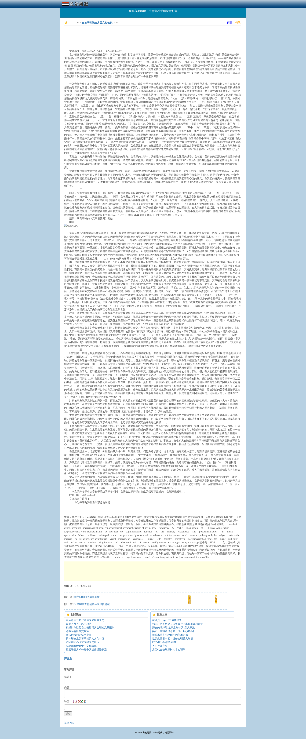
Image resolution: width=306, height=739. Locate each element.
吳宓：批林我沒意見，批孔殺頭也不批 (174, 631)
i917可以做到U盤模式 (164, 642)
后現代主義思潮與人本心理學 (168, 649)
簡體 (229, 22)
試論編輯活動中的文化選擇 (81, 645)
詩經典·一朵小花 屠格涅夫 (167, 620)
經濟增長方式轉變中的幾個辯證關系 (86, 649)
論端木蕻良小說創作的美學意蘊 (170, 634)
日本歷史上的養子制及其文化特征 (85, 638)
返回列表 (69, 722)
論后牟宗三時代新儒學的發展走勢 (85, 620)
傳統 (237, 22)
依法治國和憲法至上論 (78, 634)
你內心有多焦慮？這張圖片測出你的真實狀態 (177, 624)
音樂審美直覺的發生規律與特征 (92, 604)
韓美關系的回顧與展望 (87, 597)
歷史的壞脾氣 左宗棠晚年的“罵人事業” (174, 627)
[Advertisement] (122, 35)
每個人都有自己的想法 (78, 624)
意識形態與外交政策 (77, 631)
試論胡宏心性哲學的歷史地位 (82, 642)
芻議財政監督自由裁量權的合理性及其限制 (90, 627)
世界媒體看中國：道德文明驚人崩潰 (172, 638)
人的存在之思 (160, 645)
